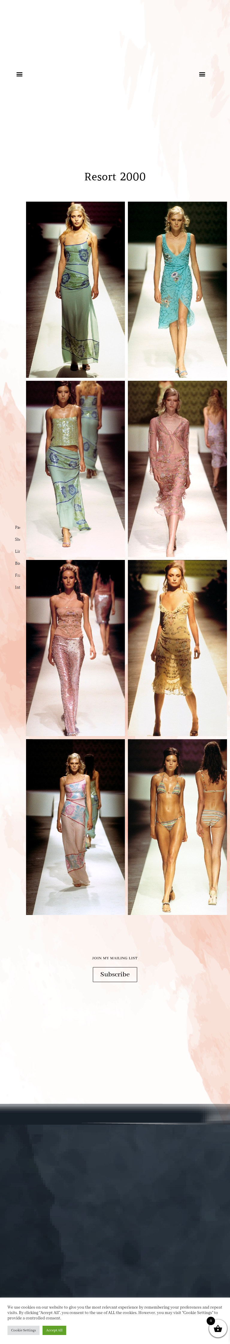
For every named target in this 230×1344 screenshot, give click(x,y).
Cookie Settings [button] (23, 1330)
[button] (19, 74)
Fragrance (18, 575)
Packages (18, 527)
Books (18, 563)
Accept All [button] (54, 1330)
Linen (18, 551)
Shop (18, 539)
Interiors (18, 587)
